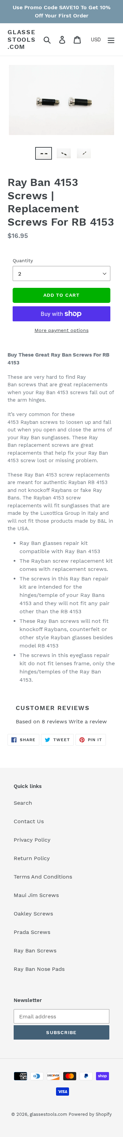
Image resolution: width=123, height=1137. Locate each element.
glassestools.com (22, 39)
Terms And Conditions (43, 876)
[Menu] (111, 39)
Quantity (23, 260)
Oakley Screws (33, 913)
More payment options (61, 330)
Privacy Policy (32, 840)
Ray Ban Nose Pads (39, 969)
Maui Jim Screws (36, 895)
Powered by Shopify (90, 1114)
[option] (38, 156)
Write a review (88, 721)
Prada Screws (32, 932)
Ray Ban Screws (35, 950)
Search (23, 803)
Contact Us (29, 821)
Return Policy (32, 858)
